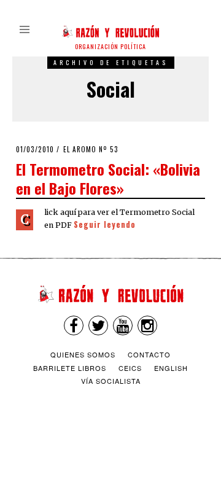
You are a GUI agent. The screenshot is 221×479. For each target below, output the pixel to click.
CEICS (130, 368)
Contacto (149, 354)
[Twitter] (98, 325)
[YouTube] (123, 325)
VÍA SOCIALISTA (111, 381)
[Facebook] (73, 325)
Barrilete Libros (69, 368)
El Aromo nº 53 (90, 149)
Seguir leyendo (105, 224)
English (171, 368)
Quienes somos (82, 354)
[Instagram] (147, 325)
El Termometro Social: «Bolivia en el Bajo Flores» (108, 178)
